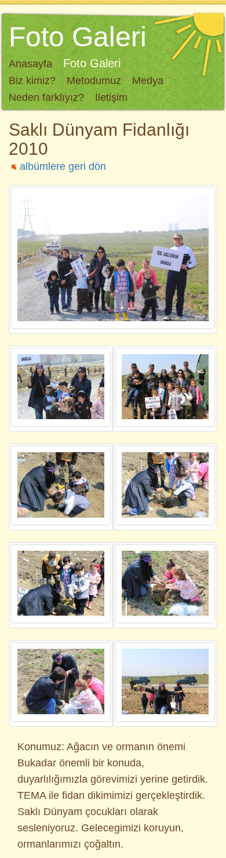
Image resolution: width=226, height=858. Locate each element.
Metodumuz (94, 80)
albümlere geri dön (63, 166)
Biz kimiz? (32, 80)
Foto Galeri (92, 63)
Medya (147, 80)
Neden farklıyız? (46, 97)
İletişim (111, 97)
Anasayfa (30, 64)
